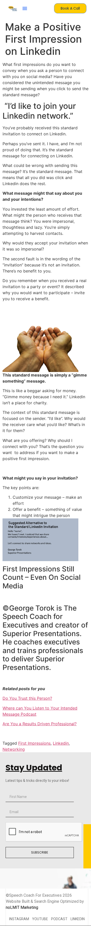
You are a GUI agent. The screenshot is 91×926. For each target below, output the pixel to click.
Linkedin (61, 743)
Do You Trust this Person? (27, 698)
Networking (14, 749)
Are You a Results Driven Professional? (40, 723)
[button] (25, 8)
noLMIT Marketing (22, 907)
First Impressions (34, 743)
